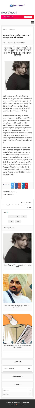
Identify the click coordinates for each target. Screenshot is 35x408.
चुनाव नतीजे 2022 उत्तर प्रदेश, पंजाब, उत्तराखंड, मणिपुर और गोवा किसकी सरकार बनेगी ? (17, 346)
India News (22, 42)
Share (16, 187)
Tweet (12, 187)
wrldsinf (17, 402)
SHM (4, 212)
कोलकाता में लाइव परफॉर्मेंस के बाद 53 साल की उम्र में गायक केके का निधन (17, 266)
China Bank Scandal (8, 194)
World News (6, 394)
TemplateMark (22, 405)
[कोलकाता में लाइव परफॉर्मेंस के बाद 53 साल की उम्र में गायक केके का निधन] (17, 248)
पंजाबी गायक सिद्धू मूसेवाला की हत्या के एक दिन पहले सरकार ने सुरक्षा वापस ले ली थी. (17, 306)
